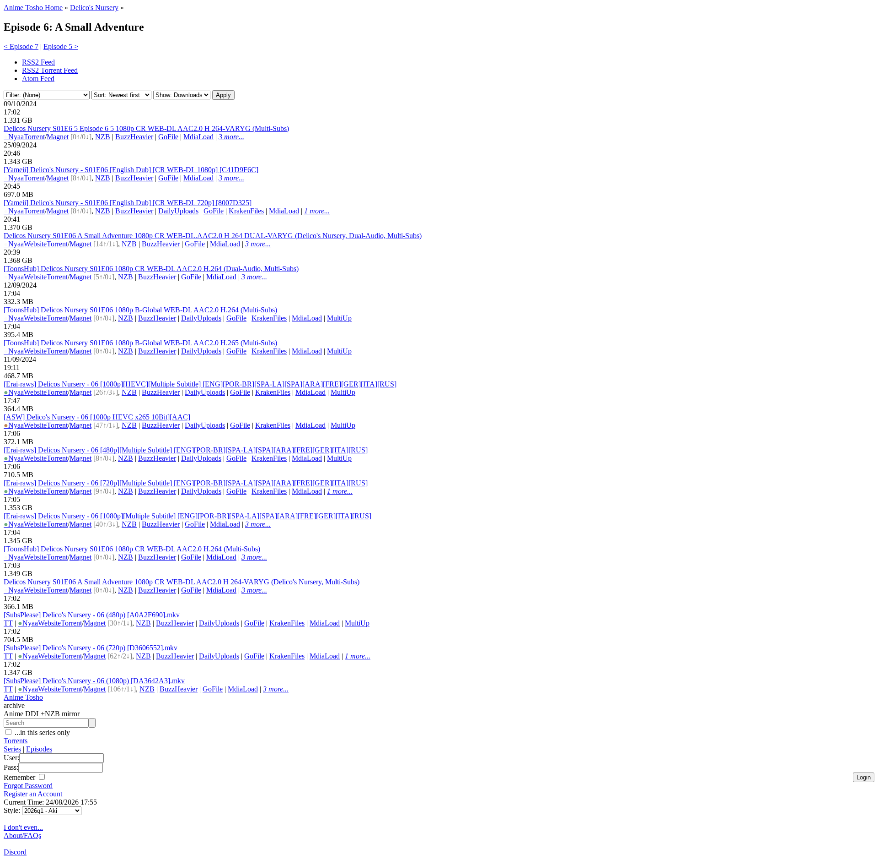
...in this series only (41, 732)
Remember (20, 777)
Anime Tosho (23, 697)
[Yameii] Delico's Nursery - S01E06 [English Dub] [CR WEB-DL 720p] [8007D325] (128, 203)
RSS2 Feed (38, 62)
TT (8, 623)
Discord (15, 852)
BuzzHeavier (134, 137)
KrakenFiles (246, 211)
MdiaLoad (198, 137)
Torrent (34, 137)
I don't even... (23, 827)
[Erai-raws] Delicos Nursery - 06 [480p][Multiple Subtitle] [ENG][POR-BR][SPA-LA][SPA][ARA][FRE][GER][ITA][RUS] (186, 450)
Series (12, 749)
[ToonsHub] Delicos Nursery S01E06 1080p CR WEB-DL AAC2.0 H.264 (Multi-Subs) (132, 549)
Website (35, 244)
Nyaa (14, 137)
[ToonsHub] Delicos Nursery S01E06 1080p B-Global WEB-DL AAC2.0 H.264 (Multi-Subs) (140, 310)
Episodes (39, 749)
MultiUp (339, 318)
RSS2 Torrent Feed (50, 70)
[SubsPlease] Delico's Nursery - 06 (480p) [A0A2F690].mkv (92, 615)
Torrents (15, 741)
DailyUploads (178, 211)
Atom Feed (38, 78)
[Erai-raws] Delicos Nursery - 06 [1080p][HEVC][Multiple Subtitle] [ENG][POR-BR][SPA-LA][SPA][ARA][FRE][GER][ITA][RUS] (200, 384)
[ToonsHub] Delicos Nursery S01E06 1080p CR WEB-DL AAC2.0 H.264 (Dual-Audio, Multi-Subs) (151, 268)
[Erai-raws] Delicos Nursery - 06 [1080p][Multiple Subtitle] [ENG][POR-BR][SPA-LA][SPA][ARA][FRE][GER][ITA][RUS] (187, 516)
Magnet (58, 137)
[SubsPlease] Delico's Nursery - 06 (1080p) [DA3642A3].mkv (94, 681)
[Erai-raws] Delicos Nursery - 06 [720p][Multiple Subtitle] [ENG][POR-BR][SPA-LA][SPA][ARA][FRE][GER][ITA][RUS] (186, 483)
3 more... (231, 137)
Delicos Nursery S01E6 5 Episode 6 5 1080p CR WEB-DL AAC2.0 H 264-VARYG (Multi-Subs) (146, 128)
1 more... (317, 211)
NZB (102, 137)
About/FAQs (22, 835)
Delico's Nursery (94, 7)
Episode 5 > (60, 46)
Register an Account (33, 794)
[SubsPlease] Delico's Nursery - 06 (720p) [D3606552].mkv (90, 648)
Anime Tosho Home (33, 7)
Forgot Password (28, 785)
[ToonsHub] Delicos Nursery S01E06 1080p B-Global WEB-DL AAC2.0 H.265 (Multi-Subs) (140, 343)
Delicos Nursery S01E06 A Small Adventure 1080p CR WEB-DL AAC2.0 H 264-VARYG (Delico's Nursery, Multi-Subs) (181, 582)
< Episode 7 (21, 46)
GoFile (168, 137)
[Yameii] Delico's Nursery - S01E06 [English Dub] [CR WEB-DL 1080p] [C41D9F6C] (131, 170)
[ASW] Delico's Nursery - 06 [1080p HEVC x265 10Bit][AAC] (97, 417)
